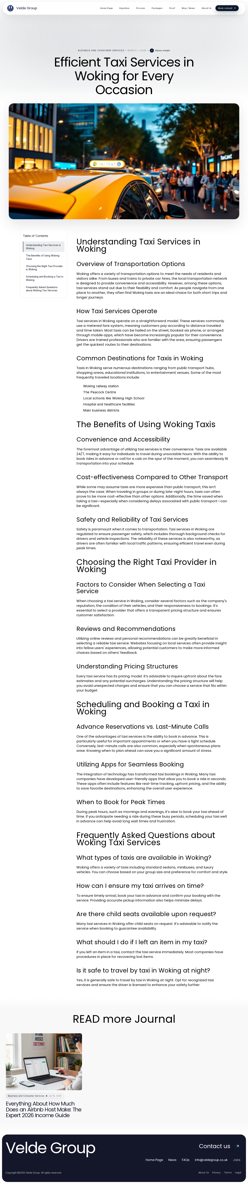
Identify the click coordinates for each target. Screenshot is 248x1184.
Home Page (154, 1160)
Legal (238, 1172)
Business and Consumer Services (101, 50)
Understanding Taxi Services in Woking (43, 247)
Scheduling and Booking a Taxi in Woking (44, 278)
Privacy (216, 1172)
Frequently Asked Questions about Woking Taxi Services (42, 289)
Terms (228, 1172)
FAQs (185, 1160)
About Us (203, 1172)
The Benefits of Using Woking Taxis (42, 257)
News (172, 1160)
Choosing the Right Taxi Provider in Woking (44, 268)
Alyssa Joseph (162, 50)
